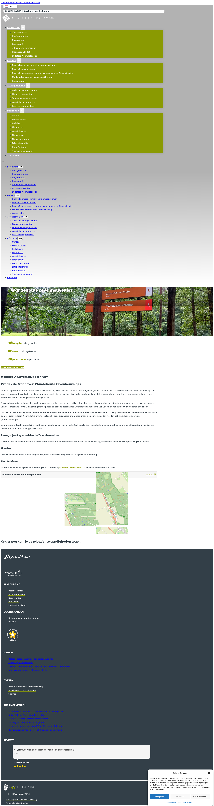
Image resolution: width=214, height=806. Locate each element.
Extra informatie (20, 143)
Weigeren (180, 796)
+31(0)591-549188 (12, 11)
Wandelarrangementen (23, 102)
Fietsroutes (17, 127)
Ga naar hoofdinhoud (11, 2)
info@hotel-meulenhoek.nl (35, 11)
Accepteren (159, 796)
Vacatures (13, 155)
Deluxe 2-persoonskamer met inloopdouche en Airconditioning (42, 73)
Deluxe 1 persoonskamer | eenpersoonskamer (34, 65)
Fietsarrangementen (22, 94)
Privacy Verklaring (185, 802)
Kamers (11, 60)
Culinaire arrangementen (24, 90)
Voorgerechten (19, 32)
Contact (16, 115)
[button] (209, 773)
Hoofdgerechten (20, 36)
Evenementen (19, 119)
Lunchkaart (17, 44)
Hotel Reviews (19, 147)
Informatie (13, 110)
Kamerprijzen (18, 81)
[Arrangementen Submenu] (28, 85)
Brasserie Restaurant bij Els (72, 467)
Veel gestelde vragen (22, 151)
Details (150, 474)
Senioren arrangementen (24, 98)
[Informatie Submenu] (22, 110)
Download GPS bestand (12, 367)
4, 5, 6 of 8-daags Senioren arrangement (28, 718)
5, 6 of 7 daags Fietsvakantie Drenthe (26, 715)
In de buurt (17, 123)
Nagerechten (18, 40)
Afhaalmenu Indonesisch (24, 48)
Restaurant (13, 27)
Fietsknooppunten (21, 139)
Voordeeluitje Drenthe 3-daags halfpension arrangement (36, 711)
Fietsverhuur (18, 135)
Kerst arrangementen (23, 106)
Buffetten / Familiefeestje (24, 56)
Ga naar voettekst (31, 2)
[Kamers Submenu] (19, 60)
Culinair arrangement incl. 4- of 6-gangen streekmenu (35, 730)
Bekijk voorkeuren (200, 796)
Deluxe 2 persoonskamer (24, 69)
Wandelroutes (19, 131)
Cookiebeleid (172, 802)
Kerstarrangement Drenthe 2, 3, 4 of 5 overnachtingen (35, 726)
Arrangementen (16, 85)
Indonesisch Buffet (21, 52)
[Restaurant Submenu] (23, 27)
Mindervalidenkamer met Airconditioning (32, 77)
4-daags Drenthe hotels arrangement (27, 722)
